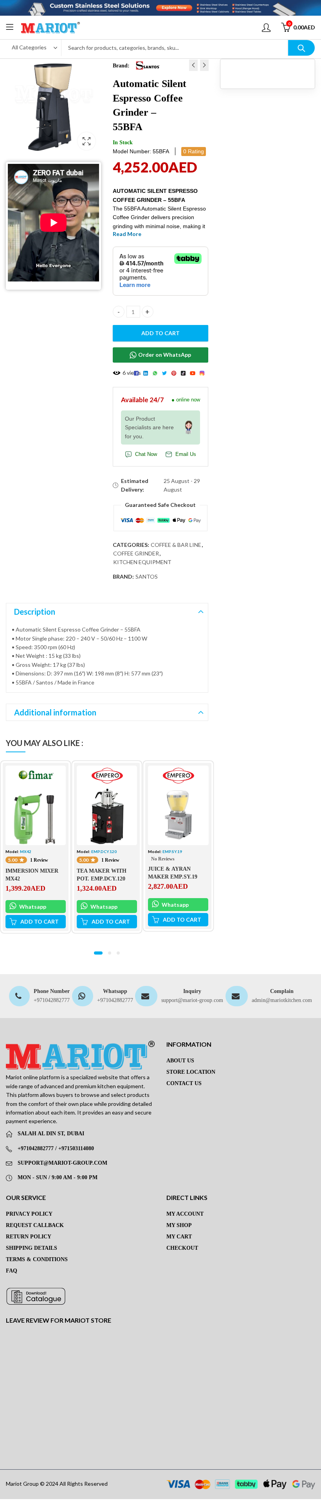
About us (180, 1061)
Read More (127, 234)
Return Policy (28, 1237)
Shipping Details (31, 1248)
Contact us (184, 1083)
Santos (146, 576)
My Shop (179, 1225)
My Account (185, 1214)
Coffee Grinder (136, 553)
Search (301, 48)
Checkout (182, 1248)
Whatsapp (32, 906)
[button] (98, 953)
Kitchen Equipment (142, 562)
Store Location (190, 1072)
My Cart (179, 1237)
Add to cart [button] (39, 921)
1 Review (39, 860)
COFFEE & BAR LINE (176, 544)
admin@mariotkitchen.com (282, 1000)
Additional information (55, 712)
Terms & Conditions (37, 1259)
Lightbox (87, 141)
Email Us (185, 454)
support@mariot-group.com (192, 1000)
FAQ (11, 1271)
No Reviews (163, 859)
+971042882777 (52, 1000)
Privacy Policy (29, 1214)
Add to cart (160, 333)
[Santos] (147, 65)
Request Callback (35, 1225)
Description (34, 611)
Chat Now (146, 454)
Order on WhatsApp (164, 354)
